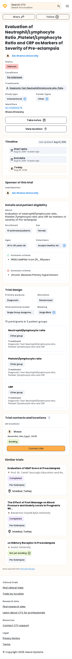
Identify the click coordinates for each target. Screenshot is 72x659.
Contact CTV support (16, 625)
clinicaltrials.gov (27, 569)
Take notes (34, 120)
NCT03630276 (13, 107)
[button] (14, 77)
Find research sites (14, 606)
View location (34, 129)
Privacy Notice (11, 638)
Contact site (36, 448)
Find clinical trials (13, 587)
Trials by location (13, 593)
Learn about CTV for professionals (24, 612)
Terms (6, 644)
